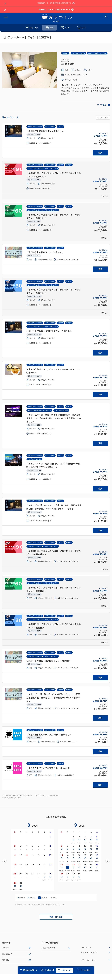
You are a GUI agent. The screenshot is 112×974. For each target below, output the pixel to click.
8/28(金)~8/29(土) (30, 970)
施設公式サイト (8, 954)
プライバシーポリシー (89, 960)
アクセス (5, 948)
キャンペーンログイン (89, 952)
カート (83, 28)
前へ (4, 861)
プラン (67, 28)
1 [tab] (28, 86)
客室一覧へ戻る (56, 917)
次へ (107, 861)
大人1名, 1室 (49, 970)
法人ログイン (86, 947)
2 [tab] (30, 86)
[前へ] (4, 861)
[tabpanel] (29, 70)
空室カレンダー (66, 970)
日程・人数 (34, 28)
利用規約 (5, 960)
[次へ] (107, 861)
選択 (100, 153)
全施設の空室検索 (48, 948)
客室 (51, 28)
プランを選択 (85, 970)
